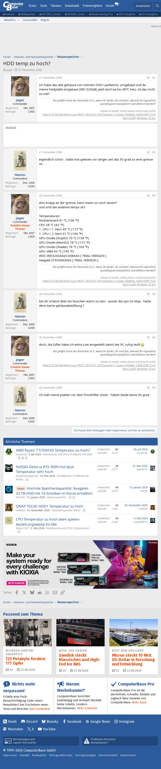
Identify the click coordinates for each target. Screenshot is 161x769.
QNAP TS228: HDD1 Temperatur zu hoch (49, 506)
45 (11, 670)
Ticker (33, 6)
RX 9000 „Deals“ (76, 14)
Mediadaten (39, 755)
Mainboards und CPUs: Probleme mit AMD (67, 454)
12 (117, 670)
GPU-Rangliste (127, 14)
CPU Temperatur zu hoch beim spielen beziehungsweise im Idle (48, 522)
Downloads (72, 6)
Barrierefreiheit (108, 755)
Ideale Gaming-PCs (102, 14)
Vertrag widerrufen (60, 755)
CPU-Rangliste (150, 14)
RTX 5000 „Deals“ (51, 14)
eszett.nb (21, 454)
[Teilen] (148, 78)
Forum (110, 6)
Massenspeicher (56, 497)
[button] (18, 20)
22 (64, 670)
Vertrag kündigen (85, 755)
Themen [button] (56, 6)
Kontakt (24, 755)
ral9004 (20, 510)
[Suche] (157, 6)
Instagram (126, 722)
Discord (32, 722)
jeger (9, 70)
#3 (154, 195)
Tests (43, 6)
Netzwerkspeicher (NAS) (66, 510)
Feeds (12, 722)
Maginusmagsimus (27, 476)
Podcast (9, 14)
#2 (154, 152)
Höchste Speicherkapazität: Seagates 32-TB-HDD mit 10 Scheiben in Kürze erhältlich (54, 491)
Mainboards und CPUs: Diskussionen (67, 528)
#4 (154, 294)
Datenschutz (128, 755)
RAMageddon (28, 14)
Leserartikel (30, 19)
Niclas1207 (22, 528)
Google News (100, 722)
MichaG (20, 497)
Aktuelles (10, 19)
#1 (154, 78)
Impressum (10, 755)
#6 (154, 387)
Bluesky (52, 722)
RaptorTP (142, 469)
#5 (154, 337)
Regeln (45, 19)
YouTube (49, 729)
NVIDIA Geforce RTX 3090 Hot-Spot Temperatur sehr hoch (45, 469)
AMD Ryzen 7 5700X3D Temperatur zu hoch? (53, 450)
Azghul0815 (141, 522)
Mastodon (15, 729)
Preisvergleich (92, 6)
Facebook (74, 722)
